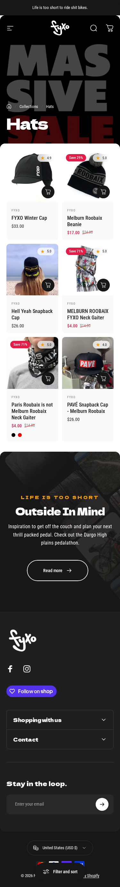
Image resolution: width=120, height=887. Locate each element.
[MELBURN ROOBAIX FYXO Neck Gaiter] (88, 270)
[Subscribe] (102, 804)
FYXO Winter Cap (29, 218)
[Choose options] (48, 378)
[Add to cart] (48, 191)
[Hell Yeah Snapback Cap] (32, 270)
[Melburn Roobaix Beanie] (88, 176)
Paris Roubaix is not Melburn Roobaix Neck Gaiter (32, 411)
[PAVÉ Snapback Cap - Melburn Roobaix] (88, 363)
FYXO (16, 210)
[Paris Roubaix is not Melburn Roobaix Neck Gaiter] (32, 363)
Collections (29, 106)
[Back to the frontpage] (9, 106)
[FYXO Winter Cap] (32, 176)
